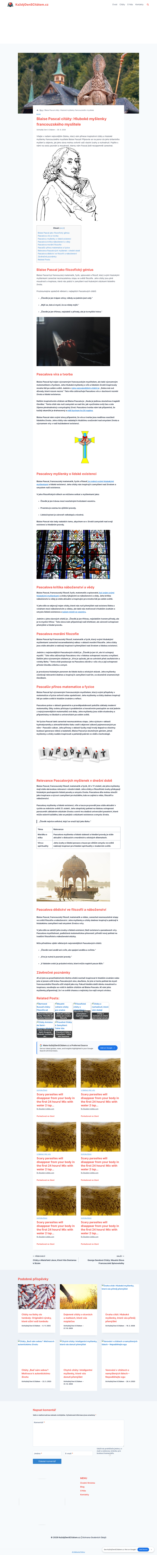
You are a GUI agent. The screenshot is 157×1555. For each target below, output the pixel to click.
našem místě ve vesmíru (74, 612)
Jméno (38, 1453)
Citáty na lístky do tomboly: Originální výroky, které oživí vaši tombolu (36, 1318)
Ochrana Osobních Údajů (94, 1537)
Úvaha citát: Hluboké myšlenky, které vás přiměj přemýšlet (120, 1318)
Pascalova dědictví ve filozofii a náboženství (57, 253)
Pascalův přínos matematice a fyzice (54, 247)
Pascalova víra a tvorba (48, 236)
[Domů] (37, 110)
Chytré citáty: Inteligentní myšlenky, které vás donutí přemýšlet (78, 1373)
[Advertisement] (78, 26)
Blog (39, 114)
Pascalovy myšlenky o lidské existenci (54, 239)
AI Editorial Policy (78, 1552)
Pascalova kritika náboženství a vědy (54, 242)
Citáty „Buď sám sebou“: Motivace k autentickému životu (36, 1373)
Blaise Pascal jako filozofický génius (53, 233)
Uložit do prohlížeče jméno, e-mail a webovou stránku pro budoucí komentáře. (109, 1451)
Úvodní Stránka (87, 1483)
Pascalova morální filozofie (49, 244)
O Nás (130, 4)
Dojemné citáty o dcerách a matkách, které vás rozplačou (78, 1318)
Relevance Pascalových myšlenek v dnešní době (59, 250)
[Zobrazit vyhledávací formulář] (148, 5)
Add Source (143, 1549)
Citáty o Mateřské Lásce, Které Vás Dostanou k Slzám (54, 1259)
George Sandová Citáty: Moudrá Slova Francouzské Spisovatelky (106, 1259)
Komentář (39, 1422)
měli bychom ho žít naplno (80, 410)
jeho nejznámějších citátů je (85, 388)
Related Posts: (44, 259)
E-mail (69, 1453)
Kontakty (139, 4)
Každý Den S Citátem (47, 130)
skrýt (62, 228)
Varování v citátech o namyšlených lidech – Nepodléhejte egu (117, 1373)
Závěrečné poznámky (47, 256)
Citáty (122, 4)
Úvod (114, 4)
